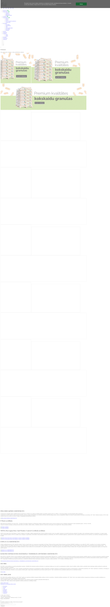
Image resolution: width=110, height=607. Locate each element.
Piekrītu (81, 4)
